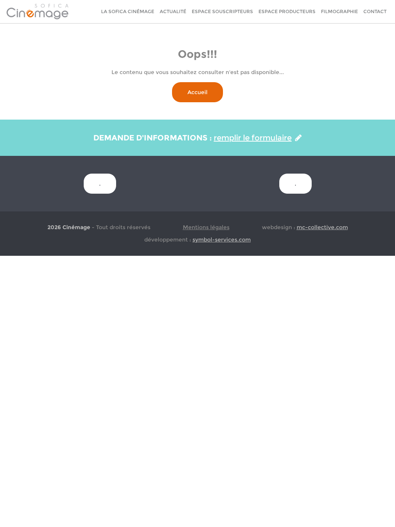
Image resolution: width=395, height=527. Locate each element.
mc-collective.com (322, 227)
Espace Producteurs (287, 11)
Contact (375, 11)
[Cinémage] (37, 11)
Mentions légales (206, 227)
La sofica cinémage (127, 11)
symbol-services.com (221, 239)
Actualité (173, 11)
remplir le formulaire (253, 137)
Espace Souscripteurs (222, 11)
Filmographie (339, 11)
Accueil (197, 92)
